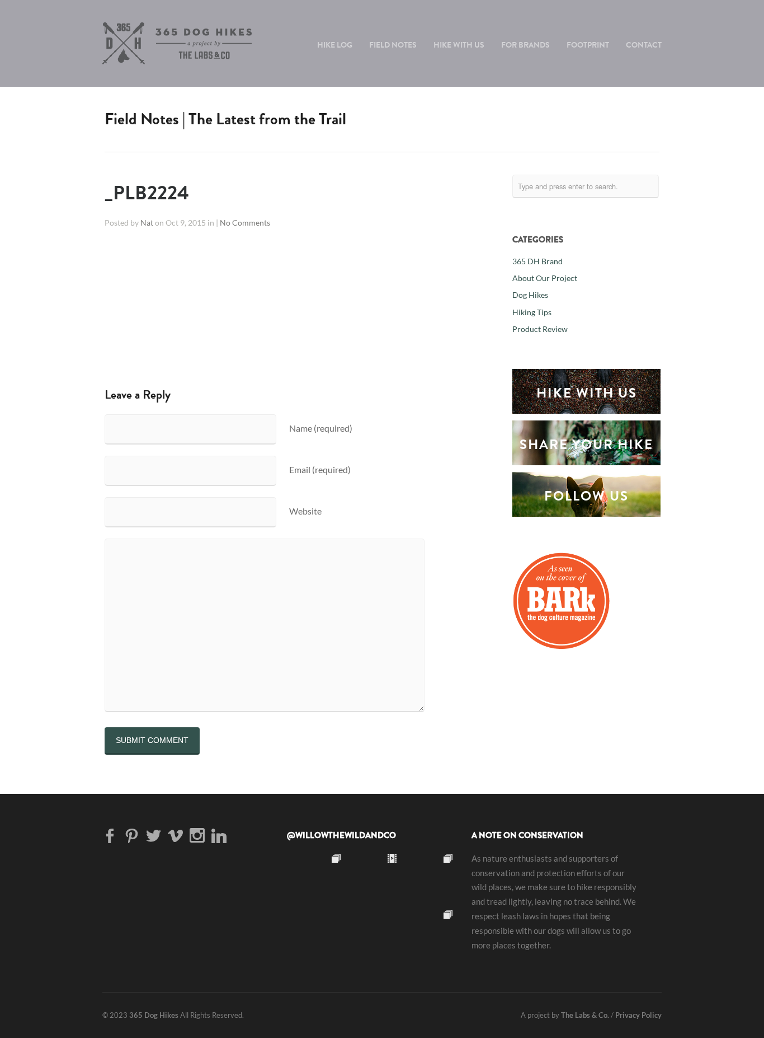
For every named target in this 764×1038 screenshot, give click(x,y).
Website (305, 511)
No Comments (245, 222)
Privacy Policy (638, 1015)
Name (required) (320, 428)
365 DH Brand (537, 261)
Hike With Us (458, 44)
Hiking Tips (531, 312)
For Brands (525, 44)
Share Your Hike (586, 444)
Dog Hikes (530, 295)
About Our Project (544, 278)
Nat (146, 222)
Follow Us (586, 496)
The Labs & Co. (585, 1015)
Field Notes (393, 44)
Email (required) (320, 469)
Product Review (540, 329)
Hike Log (334, 44)
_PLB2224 (147, 193)
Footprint (588, 44)
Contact (644, 44)
